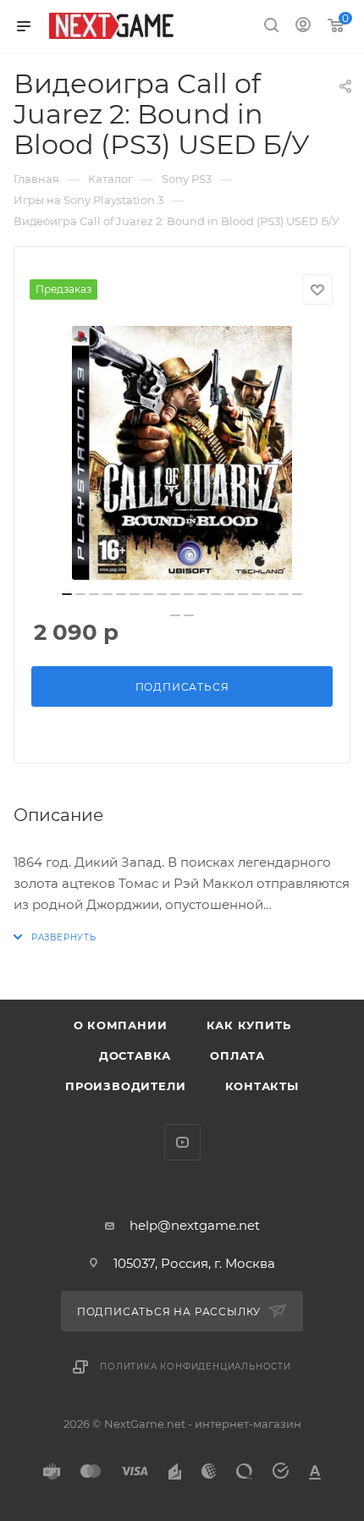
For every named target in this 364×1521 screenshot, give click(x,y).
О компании (121, 1025)
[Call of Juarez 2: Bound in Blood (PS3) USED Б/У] (182, 453)
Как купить (249, 1025)
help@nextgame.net (195, 1225)
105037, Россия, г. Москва (194, 1263)
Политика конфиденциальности (195, 1366)
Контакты (262, 1086)
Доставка (135, 1055)
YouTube (182, 1142)
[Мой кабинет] (303, 27)
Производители (125, 1086)
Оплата (237, 1055)
